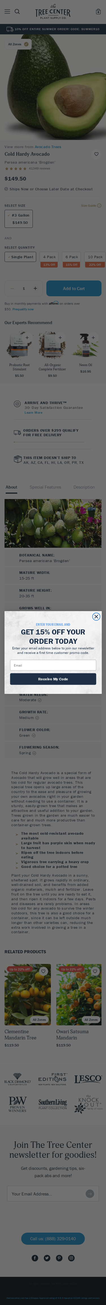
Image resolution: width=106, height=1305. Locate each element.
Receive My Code (53, 679)
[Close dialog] (96, 616)
